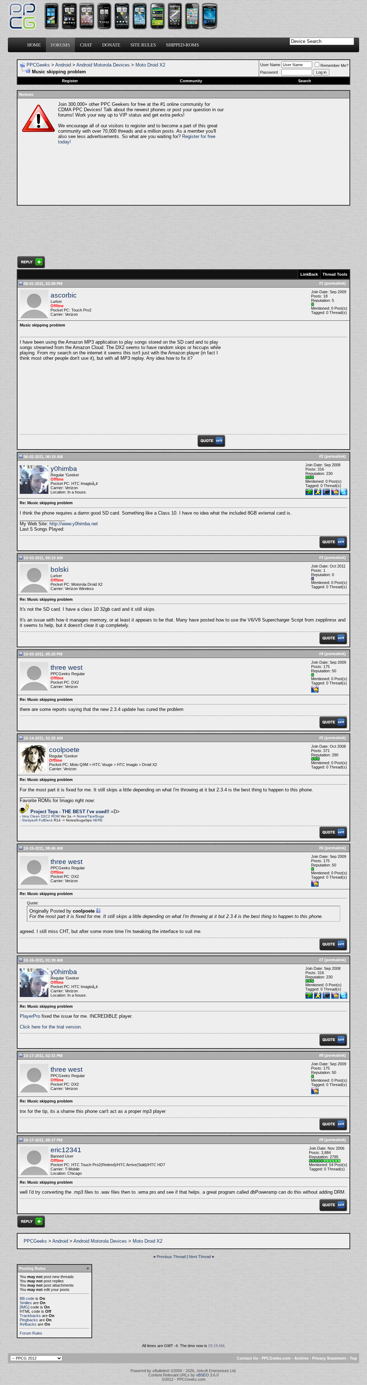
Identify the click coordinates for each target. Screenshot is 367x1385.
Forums (60, 45)
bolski (59, 569)
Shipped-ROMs (182, 45)
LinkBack (309, 274)
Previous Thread (171, 1256)
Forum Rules (31, 1333)
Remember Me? (334, 65)
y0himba (64, 468)
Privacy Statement (329, 1358)
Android (63, 65)
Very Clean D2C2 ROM (41, 816)
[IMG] (24, 1307)
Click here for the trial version (50, 1027)
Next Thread (200, 1256)
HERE (98, 820)
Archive (301, 1358)
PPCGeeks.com (276, 1358)
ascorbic (64, 295)
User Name (270, 65)
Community (191, 81)
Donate (111, 45)
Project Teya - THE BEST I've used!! (69, 811)
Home (34, 45)
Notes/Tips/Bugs (90, 816)
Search (304, 81)
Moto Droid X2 (150, 65)
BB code (27, 1298)
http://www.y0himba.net (73, 523)
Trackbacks (30, 1315)
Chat (86, 45)
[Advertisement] (286, 152)
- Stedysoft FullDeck (36, 820)
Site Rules (143, 45)
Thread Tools (335, 274)
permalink (335, 283)
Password (269, 72)
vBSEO (202, 1375)
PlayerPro (30, 1016)
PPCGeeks (38, 65)
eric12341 (66, 1150)
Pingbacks (29, 1320)
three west (66, 667)
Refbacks (28, 1324)
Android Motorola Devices (103, 65)
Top (353, 1358)
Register (70, 81)
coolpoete (64, 749)
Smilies (26, 1303)
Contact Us (247, 1358)
